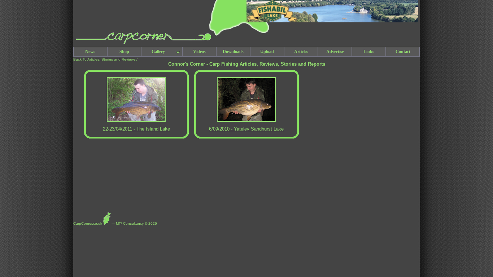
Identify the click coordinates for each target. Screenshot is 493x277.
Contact (403, 51)
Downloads (233, 51)
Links (368, 51)
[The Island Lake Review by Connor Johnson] (136, 121)
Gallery (158, 51)
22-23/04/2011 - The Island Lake (136, 129)
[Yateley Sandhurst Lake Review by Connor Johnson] (246, 121)
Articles (301, 51)
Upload (267, 51)
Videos (199, 51)
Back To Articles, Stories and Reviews (104, 59)
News (90, 51)
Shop (124, 51)
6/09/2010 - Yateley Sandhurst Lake (246, 129)
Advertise (335, 51)
